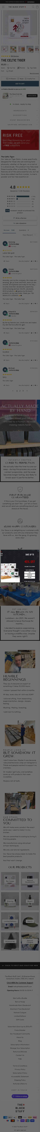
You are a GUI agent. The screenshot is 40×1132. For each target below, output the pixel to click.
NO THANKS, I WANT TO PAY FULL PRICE (29, 581)
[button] (29, 572)
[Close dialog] (38, 550)
